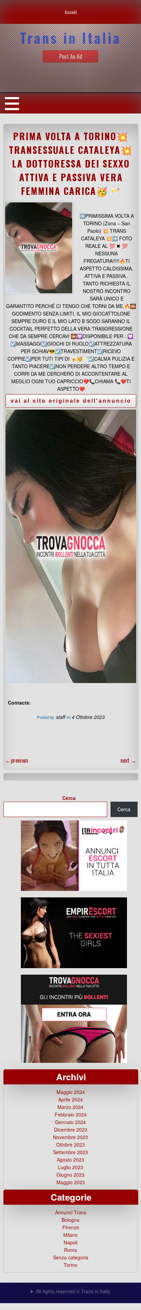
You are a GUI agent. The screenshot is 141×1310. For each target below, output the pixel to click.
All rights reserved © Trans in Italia (73, 1291)
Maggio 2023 (70, 1182)
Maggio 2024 (70, 1091)
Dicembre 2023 (70, 1129)
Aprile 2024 (70, 1099)
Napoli (70, 1242)
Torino (70, 1264)
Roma (70, 1249)
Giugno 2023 (70, 1174)
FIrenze (70, 1227)
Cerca (69, 797)
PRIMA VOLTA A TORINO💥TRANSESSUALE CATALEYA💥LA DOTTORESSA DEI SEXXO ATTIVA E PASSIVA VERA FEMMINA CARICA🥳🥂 (71, 163)
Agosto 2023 (70, 1159)
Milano (70, 1234)
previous (16, 760)
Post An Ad (70, 56)
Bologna (70, 1219)
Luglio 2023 (70, 1167)
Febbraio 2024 (71, 1114)
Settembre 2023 (70, 1152)
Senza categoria (70, 1257)
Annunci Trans (70, 1212)
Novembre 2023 (70, 1137)
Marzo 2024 (70, 1107)
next (128, 760)
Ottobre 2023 (70, 1144)
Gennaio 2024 (70, 1122)
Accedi (71, 11)
